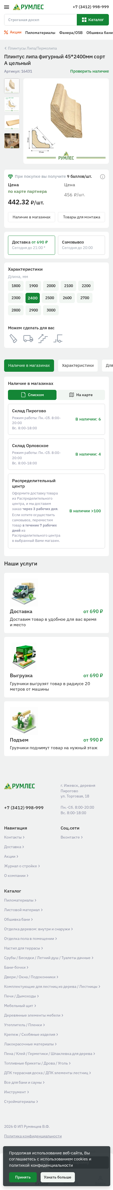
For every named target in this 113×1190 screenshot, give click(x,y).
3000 (51, 310)
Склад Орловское (30, 445)
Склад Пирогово (29, 410)
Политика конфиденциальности (33, 1136)
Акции (10, 856)
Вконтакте (71, 837)
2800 (16, 310)
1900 (33, 285)
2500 (49, 297)
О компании (15, 875)
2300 (16, 297)
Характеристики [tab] (78, 365)
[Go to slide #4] (11, 140)
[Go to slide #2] (11, 104)
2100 (68, 285)
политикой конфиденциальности (41, 1165)
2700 (84, 297)
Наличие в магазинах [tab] (29, 365)
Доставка (13, 846)
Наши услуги (20, 563)
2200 (86, 285)
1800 (16, 285)
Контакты (13, 837)
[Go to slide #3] (11, 122)
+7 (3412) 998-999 (24, 807)
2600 (67, 297)
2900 (33, 310)
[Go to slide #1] (11, 86)
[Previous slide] (31, 121)
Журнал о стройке (21, 865)
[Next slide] (101, 121)
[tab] (32, 395)
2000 (51, 285)
